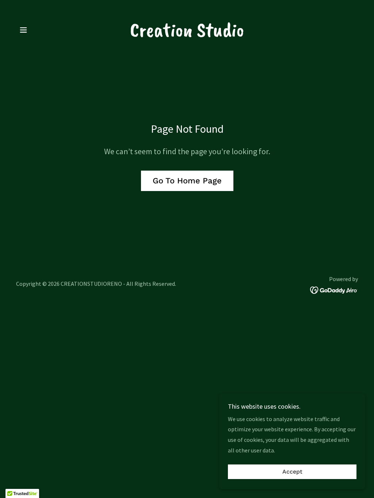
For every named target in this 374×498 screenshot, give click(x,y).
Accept (292, 471)
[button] (23, 30)
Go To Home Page (187, 180)
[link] (187, 34)
